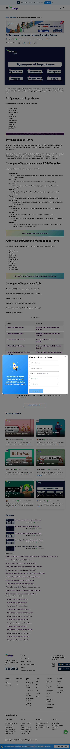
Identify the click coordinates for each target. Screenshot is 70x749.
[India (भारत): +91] (31, 373)
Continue (36, 391)
